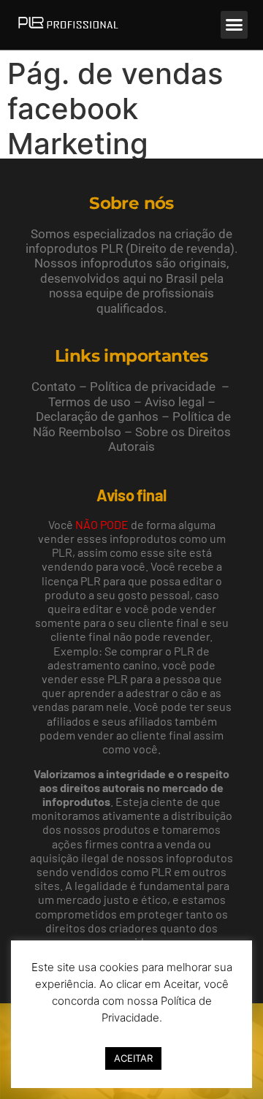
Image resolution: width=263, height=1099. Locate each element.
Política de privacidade (153, 386)
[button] (234, 25)
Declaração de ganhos (97, 416)
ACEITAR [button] (133, 1058)
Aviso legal (175, 402)
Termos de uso (89, 402)
